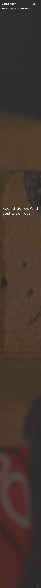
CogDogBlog (9, 3)
